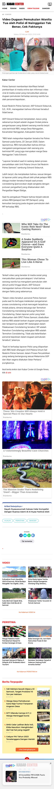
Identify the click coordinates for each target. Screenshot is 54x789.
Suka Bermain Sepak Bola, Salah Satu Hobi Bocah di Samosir (12, 603)
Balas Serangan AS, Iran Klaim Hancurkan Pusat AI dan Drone (39, 641)
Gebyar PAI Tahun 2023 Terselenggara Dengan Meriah (20, 737)
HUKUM (7, 521)
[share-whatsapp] (29, 535)
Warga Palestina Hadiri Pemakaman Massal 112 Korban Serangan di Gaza (11, 641)
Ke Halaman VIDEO (26, 612)
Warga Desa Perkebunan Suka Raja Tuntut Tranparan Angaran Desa (19, 704)
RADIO (22, 8)
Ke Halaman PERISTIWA (26, 672)
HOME (4, 8)
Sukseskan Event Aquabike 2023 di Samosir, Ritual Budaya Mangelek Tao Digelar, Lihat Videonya (14, 581)
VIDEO (6, 562)
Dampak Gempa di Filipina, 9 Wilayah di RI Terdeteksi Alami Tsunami (13, 662)
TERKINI (13, 8)
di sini (8, 373)
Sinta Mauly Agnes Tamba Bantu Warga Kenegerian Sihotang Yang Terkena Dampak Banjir (38, 581)
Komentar (28, 541)
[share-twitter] (25, 535)
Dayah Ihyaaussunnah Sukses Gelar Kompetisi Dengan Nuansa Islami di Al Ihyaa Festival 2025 (26, 510)
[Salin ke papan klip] (33, 535)
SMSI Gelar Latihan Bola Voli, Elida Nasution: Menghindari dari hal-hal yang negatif (19, 727)
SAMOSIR (46, 8)
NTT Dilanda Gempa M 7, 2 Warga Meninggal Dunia (18, 714)
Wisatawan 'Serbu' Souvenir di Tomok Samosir (39, 602)
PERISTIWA (20, 521)
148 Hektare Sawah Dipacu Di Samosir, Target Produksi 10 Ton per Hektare (20, 691)
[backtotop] (27, 759)
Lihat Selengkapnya (26, 749)
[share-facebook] (21, 535)
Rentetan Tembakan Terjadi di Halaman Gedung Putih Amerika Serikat (39, 662)
